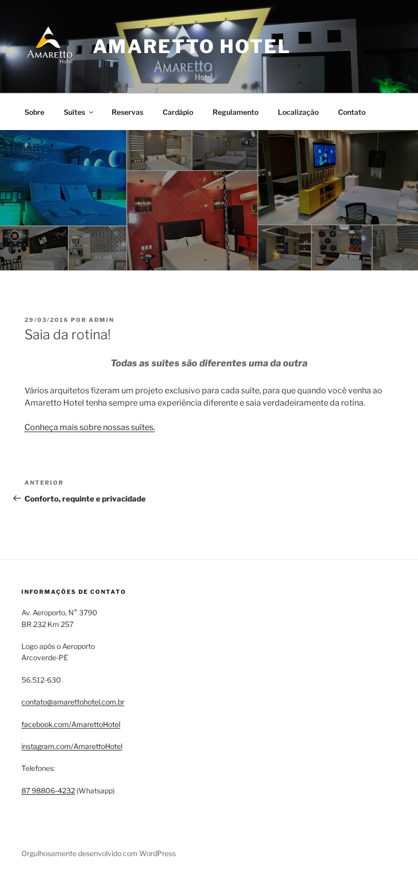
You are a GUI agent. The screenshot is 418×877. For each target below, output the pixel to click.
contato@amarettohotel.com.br (72, 701)
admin (101, 319)
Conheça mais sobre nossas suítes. (89, 427)
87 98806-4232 (48, 790)
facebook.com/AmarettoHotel (70, 724)
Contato (351, 112)
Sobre (34, 112)
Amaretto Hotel (192, 46)
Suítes (74, 112)
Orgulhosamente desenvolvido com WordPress (98, 853)
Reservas (127, 112)
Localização (298, 112)
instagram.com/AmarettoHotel (71, 746)
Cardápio (178, 112)
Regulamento (235, 112)
